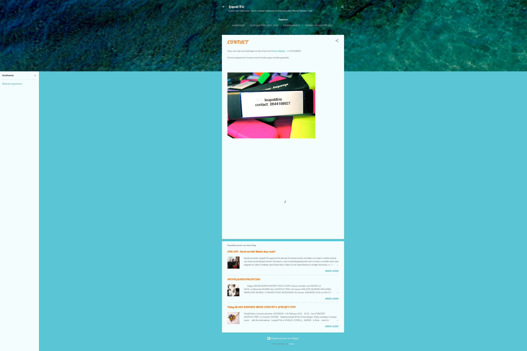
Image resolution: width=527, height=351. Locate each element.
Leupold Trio (236, 7)
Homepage (238, 25)
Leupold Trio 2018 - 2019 (264, 25)
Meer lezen (332, 271)
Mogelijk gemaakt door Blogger (284, 338)
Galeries (291, 344)
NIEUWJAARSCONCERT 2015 (243, 279)
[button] (337, 41)
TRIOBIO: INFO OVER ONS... (319, 25)
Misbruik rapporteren (12, 84)
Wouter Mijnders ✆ (280, 51)
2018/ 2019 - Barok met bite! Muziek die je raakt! (251, 251)
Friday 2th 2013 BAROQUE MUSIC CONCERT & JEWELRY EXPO (261, 307)
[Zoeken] (342, 7)
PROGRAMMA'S (291, 25)
